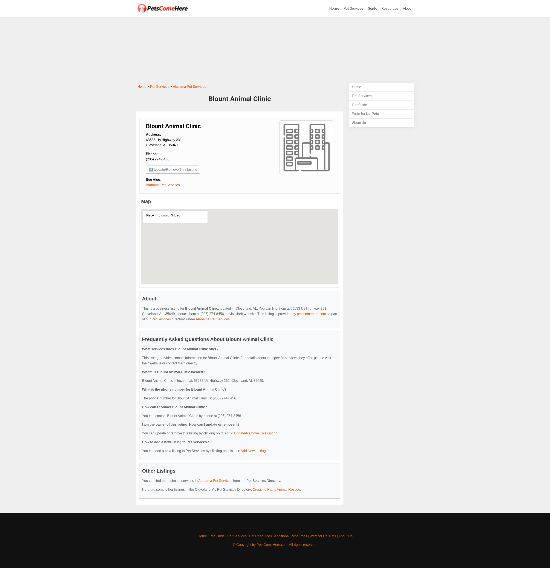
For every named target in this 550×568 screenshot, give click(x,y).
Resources (390, 8)
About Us (359, 123)
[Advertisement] (275, 50)
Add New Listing (253, 451)
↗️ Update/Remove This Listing (173, 169)
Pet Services (353, 8)
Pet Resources (260, 536)
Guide (372, 8)
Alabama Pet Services (189, 87)
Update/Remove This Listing (255, 433)
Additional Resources (290, 536)
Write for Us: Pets (365, 114)
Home (334, 8)
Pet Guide (359, 105)
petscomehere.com (311, 314)
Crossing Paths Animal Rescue (276, 489)
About (407, 8)
